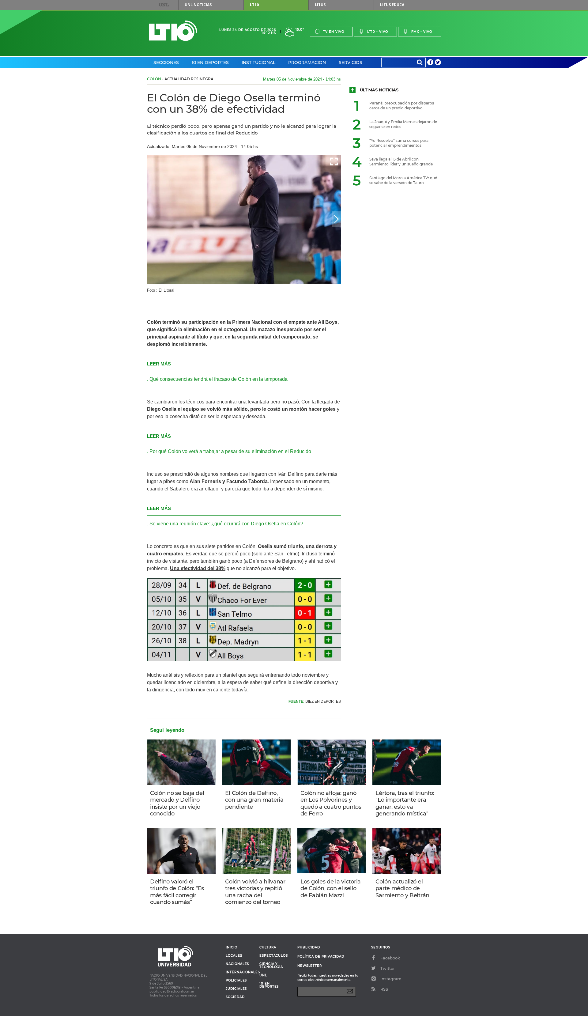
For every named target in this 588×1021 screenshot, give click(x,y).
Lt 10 (173, 31)
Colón (154, 79)
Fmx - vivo (421, 32)
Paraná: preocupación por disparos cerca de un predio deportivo (401, 105)
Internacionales (240, 972)
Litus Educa (392, 4)
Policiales (236, 980)
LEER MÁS (159, 363)
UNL (163, 5)
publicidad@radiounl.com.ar (171, 991)
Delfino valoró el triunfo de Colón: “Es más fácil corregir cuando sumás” (177, 892)
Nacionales (237, 964)
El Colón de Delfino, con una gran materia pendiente (254, 800)
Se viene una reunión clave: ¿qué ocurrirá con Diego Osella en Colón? (226, 523)
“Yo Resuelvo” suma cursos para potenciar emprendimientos (398, 143)
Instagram (390, 978)
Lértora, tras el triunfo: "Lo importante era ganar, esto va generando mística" (404, 803)
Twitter (387, 968)
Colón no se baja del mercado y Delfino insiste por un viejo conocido (177, 803)
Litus (320, 4)
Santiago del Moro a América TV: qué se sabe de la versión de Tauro (403, 180)
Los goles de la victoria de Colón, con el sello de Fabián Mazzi (330, 888)
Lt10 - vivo (377, 32)
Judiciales (236, 988)
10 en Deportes (210, 62)
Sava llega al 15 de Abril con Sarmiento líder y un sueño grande (401, 161)
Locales (234, 955)
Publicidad (308, 947)
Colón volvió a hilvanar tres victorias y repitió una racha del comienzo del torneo (255, 892)
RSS (384, 989)
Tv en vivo (333, 32)
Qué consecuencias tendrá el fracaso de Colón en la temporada (218, 379)
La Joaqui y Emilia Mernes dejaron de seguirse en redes (403, 124)
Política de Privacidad (320, 957)
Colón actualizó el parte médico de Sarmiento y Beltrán (402, 888)
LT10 (254, 4)
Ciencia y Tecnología (271, 965)
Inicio (231, 947)
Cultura (267, 947)
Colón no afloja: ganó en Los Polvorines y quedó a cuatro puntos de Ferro (330, 803)
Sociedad (235, 997)
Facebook (390, 957)
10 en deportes (269, 985)
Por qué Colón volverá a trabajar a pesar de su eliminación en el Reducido (230, 451)
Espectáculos (273, 955)
